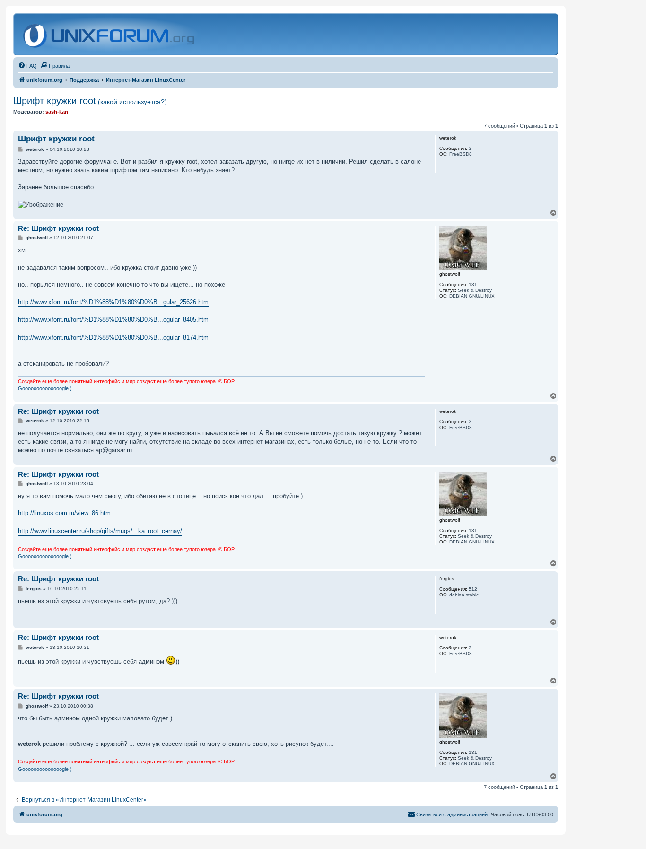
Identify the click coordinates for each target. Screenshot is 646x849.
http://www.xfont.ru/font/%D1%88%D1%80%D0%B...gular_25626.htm (113, 302)
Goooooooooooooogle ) (45, 388)
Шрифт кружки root (90, 101)
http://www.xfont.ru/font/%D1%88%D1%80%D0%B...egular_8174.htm (113, 337)
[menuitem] (27, 65)
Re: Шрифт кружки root (58, 228)
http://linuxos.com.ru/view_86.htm (64, 512)
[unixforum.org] (110, 34)
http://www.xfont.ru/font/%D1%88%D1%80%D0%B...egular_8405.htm (113, 319)
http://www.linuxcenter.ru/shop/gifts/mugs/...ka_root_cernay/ (100, 530)
